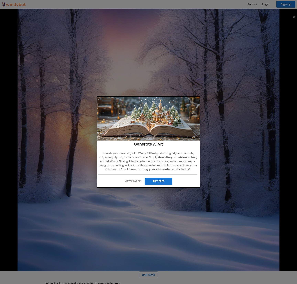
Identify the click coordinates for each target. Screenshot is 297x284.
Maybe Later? (133, 181)
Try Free (158, 181)
